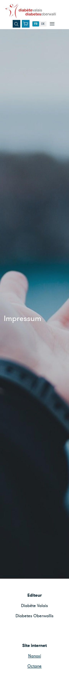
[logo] (31, 11)
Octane (34, 666)
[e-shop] (26, 24)
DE (43, 24)
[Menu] (52, 24)
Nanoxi (34, 656)
